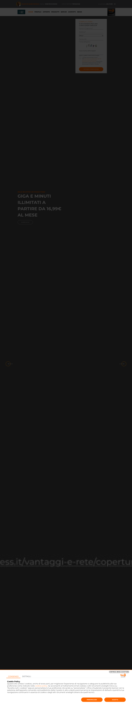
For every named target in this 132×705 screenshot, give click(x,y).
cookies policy (41, 686)
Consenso (13, 676)
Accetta (115, 700)
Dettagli (26, 676)
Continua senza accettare (119, 672)
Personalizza (92, 700)
